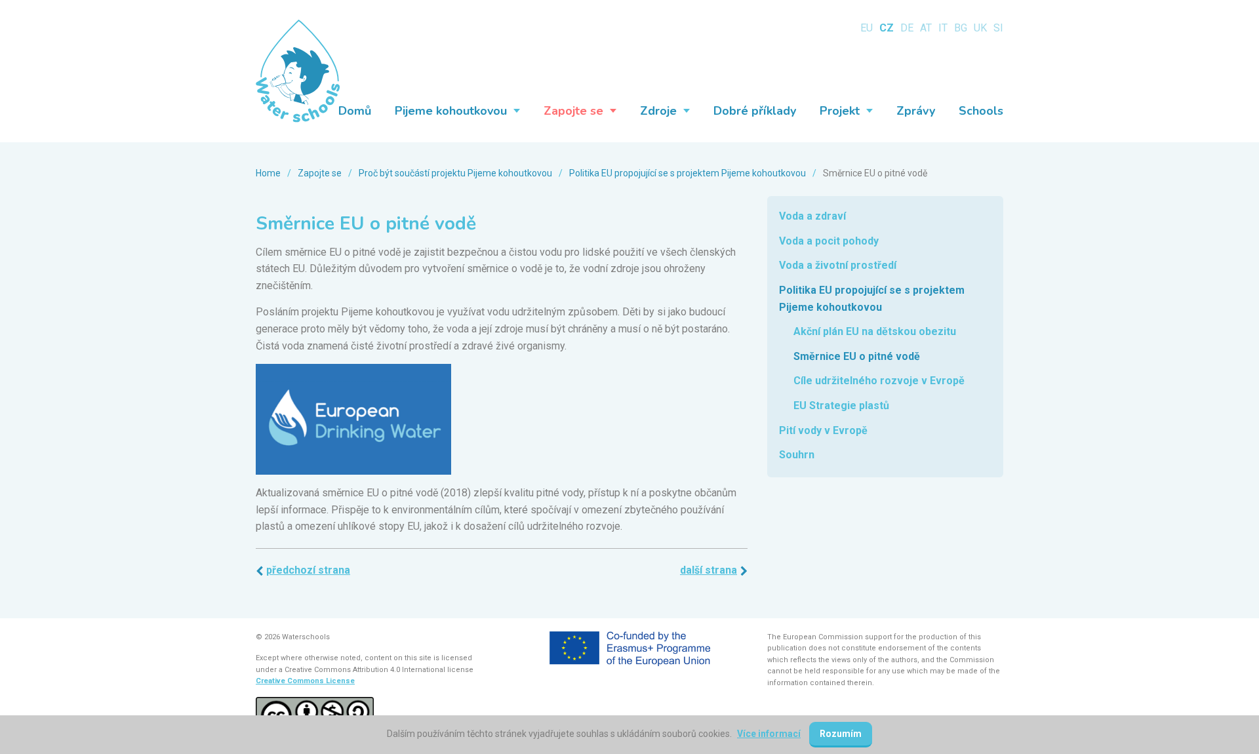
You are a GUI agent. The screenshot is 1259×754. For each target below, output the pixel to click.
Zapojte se (320, 173)
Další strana (708, 570)
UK (980, 28)
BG (960, 28)
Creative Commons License (305, 681)
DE (906, 28)
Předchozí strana (308, 570)
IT (943, 28)
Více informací (769, 733)
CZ (886, 28)
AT (926, 28)
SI (998, 28)
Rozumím (841, 733)
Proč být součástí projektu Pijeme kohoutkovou (455, 173)
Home (268, 173)
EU (866, 28)
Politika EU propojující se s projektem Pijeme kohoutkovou (687, 173)
